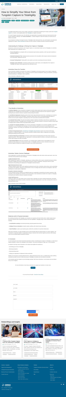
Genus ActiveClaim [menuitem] (21, 374)
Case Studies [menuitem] (52, 378)
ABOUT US (54, 4)
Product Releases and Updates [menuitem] (55, 377)
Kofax (3, 22)
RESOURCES (46, 4)
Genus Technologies (7, 18)
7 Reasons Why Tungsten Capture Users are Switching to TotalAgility (11, 342)
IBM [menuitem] (34, 374)
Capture (13, 20)
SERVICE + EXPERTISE (22, 4)
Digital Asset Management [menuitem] (6, 367)
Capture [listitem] (14, 352)
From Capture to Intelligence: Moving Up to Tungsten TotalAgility (33, 342)
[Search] (58, 4)
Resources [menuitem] (52, 374)
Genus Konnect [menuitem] (20, 370)
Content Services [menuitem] (4, 374)
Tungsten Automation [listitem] (11, 354)
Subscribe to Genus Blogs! (38, 274)
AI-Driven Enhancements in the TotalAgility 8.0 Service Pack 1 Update (53, 341)
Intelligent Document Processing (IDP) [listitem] (30, 352)
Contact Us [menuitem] (52, 369)
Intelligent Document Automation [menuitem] (7, 369)
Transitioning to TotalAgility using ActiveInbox (31, 130)
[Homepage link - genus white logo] (6, 385)
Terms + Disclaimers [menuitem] (4, 387)
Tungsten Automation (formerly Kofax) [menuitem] (41, 367)
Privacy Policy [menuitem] (10, 387)
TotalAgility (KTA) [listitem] (59, 352)
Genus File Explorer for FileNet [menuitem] (23, 373)
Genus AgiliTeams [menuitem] (21, 371)
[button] (61, 384)
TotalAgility (18, 20)
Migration (7, 22)
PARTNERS (31, 4)
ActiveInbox (32, 20)
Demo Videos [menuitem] (52, 380)
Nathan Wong (49, 343)
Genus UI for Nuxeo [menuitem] (21, 377)
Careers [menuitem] (51, 367)
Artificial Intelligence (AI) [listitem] (7, 352)
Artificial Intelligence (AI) (6, 20)
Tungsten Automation (25, 20)
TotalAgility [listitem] (5, 354)
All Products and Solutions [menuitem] (23, 367)
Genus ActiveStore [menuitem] (21, 376)
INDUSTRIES (39, 4)
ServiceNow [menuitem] (36, 369)
